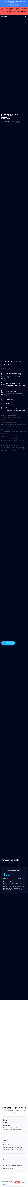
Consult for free (8, 643)
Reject (23, 1182)
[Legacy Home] (4, 16)
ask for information (12, 376)
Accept (17, 1182)
